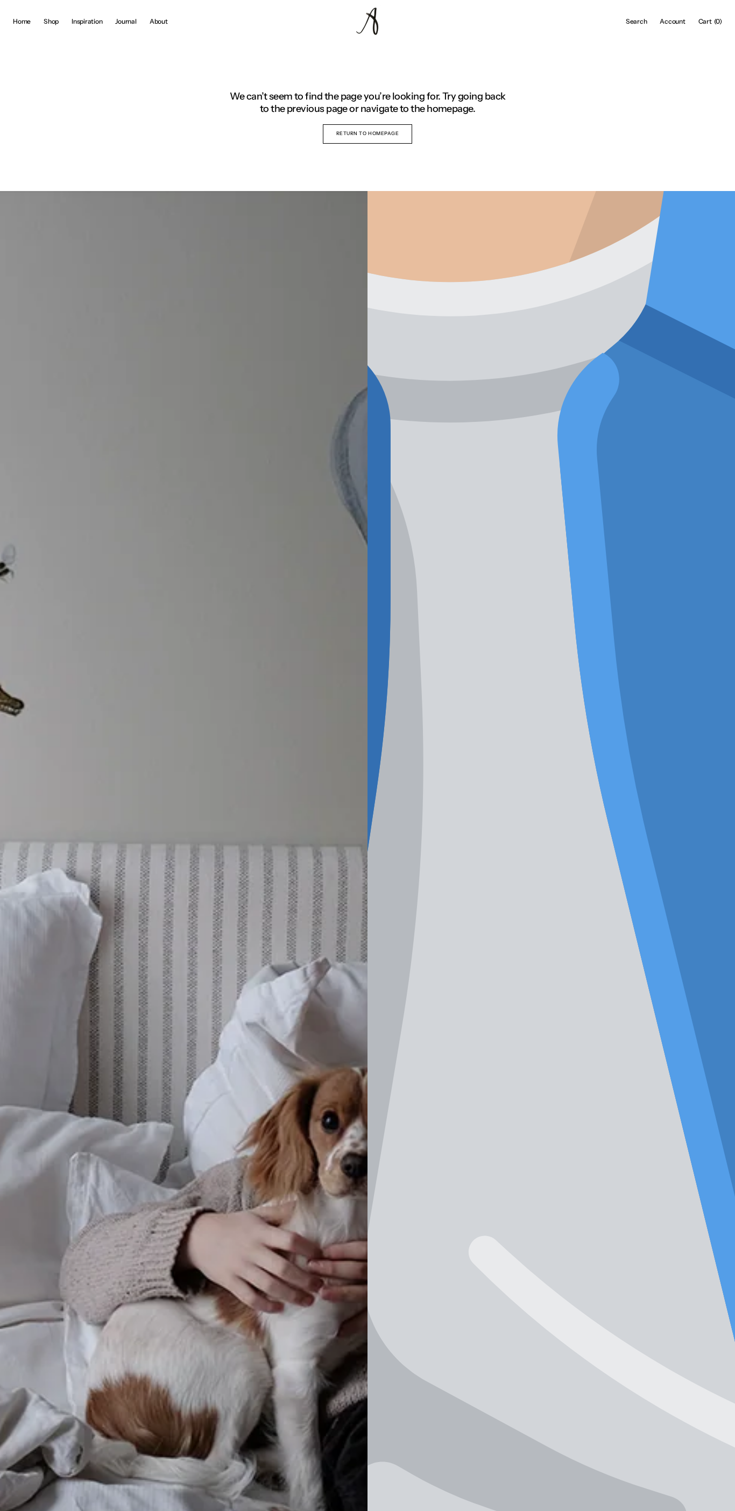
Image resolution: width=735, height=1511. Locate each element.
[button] (636, 21)
